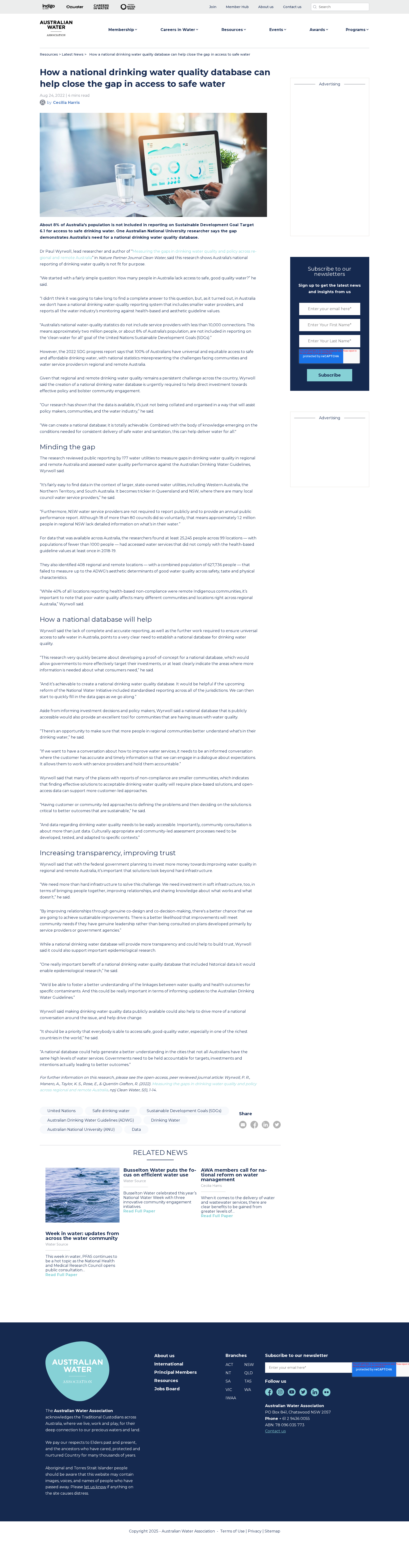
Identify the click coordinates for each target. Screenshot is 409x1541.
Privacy (255, 1531)
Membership (121, 29)
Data (136, 1129)
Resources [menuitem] (166, 1380)
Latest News (73, 54)
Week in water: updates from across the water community (82, 1236)
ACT (229, 1364)
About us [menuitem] (164, 1355)
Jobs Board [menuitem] (167, 1388)
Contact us (275, 1431)
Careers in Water (177, 29)
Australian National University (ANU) (81, 1129)
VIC (229, 1389)
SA (228, 1381)
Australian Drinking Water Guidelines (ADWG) (90, 1120)
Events (276, 29)
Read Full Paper (61, 1274)
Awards (317, 29)
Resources (232, 29)
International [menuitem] (168, 1364)
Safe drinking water (111, 1111)
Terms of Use (233, 1531)
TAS (248, 1381)
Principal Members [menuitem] (175, 1372)
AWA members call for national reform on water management (234, 1174)
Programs (355, 29)
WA (247, 1389)
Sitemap (272, 1531)
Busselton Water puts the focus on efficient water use (159, 1172)
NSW (249, 1364)
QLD (248, 1373)
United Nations (61, 1111)
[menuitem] (212, 6)
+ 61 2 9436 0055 (294, 1418)
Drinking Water (165, 1120)
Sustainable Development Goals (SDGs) (184, 1111)
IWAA (231, 1398)
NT (228, 1373)
